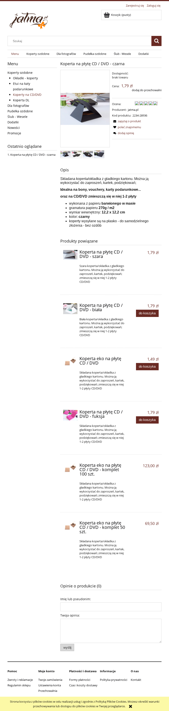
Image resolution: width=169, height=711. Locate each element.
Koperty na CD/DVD (27, 95)
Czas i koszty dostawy (83, 685)
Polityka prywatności (113, 680)
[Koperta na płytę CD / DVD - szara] (70, 255)
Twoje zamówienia (50, 680)
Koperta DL (21, 100)
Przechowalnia (47, 691)
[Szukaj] (156, 41)
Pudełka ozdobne (20, 111)
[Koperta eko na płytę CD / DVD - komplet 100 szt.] (70, 468)
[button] (126, 121)
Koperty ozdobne (20, 72)
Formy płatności (79, 680)
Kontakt (136, 680)
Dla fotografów (18, 106)
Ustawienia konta (49, 685)
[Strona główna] (29, 20)
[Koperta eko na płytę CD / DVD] (70, 361)
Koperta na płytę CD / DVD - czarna (32, 155)
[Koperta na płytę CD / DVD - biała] (70, 308)
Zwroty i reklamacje (20, 680)
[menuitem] (15, 54)
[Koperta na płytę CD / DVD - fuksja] (70, 415)
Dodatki (13, 122)
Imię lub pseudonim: (75, 599)
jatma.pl (133, 110)
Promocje (14, 133)
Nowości (13, 128)
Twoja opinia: (70, 615)
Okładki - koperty (25, 78)
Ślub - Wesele (17, 117)
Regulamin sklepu (19, 685)
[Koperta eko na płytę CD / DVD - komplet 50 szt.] (70, 525)
